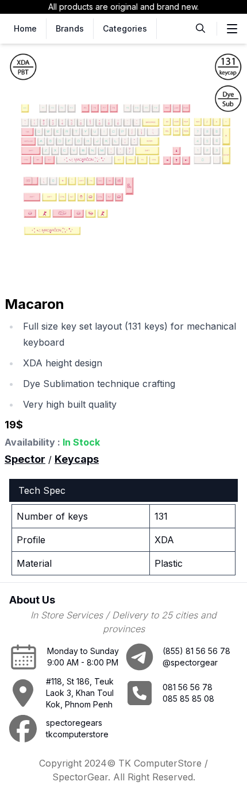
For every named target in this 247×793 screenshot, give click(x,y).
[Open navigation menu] (232, 28)
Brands (70, 28)
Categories (125, 28)
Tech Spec (41, 490)
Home (25, 28)
